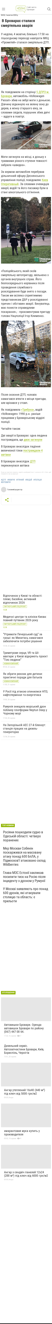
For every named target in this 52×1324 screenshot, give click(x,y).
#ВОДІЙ (28, 480)
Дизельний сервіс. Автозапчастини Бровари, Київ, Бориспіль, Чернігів (24, 1049)
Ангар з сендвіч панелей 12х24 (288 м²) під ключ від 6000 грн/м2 (26, 1174)
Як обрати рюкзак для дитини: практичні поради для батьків (23, 675)
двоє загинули (33, 439)
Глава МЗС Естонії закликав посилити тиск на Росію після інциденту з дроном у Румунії (24, 877)
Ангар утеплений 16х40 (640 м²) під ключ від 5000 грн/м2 (24, 1091)
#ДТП (3, 480)
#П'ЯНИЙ (20, 480)
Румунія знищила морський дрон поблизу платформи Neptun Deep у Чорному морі (25, 710)
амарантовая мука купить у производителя (22, 1132)
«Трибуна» (27, 409)
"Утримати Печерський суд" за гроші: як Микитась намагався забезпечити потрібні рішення (23, 638)
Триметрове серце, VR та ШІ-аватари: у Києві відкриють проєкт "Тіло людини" (25, 656)
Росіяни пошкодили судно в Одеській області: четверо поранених (23, 836)
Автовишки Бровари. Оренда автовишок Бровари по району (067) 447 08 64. (24, 1028)
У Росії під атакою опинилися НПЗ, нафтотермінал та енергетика (25, 693)
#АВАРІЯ (11, 480)
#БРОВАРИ (5, 482)
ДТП (32, 461)
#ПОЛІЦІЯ (37, 480)
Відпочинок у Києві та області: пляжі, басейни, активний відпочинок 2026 (22, 599)
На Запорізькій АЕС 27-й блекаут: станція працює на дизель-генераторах (24, 728)
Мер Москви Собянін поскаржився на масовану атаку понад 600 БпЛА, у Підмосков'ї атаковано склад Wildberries (24, 856)
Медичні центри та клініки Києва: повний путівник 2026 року (24, 618)
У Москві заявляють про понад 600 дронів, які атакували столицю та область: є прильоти (25, 895)
